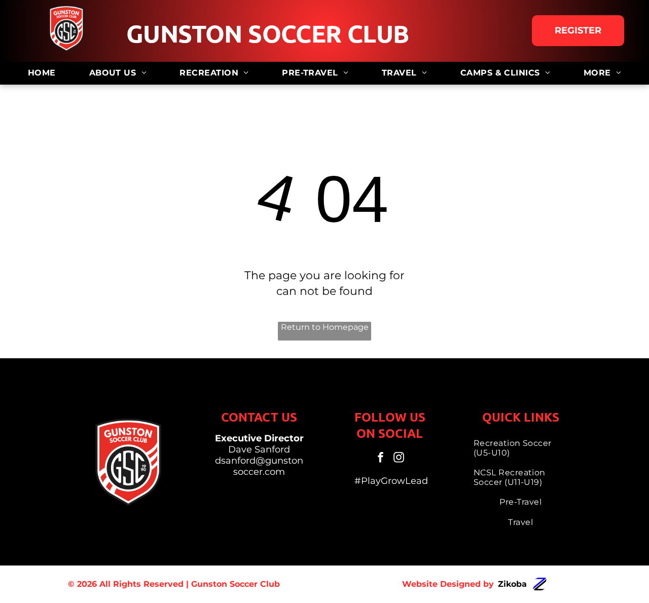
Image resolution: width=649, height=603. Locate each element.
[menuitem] (41, 73)
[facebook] (381, 458)
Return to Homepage (325, 327)
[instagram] (399, 458)
